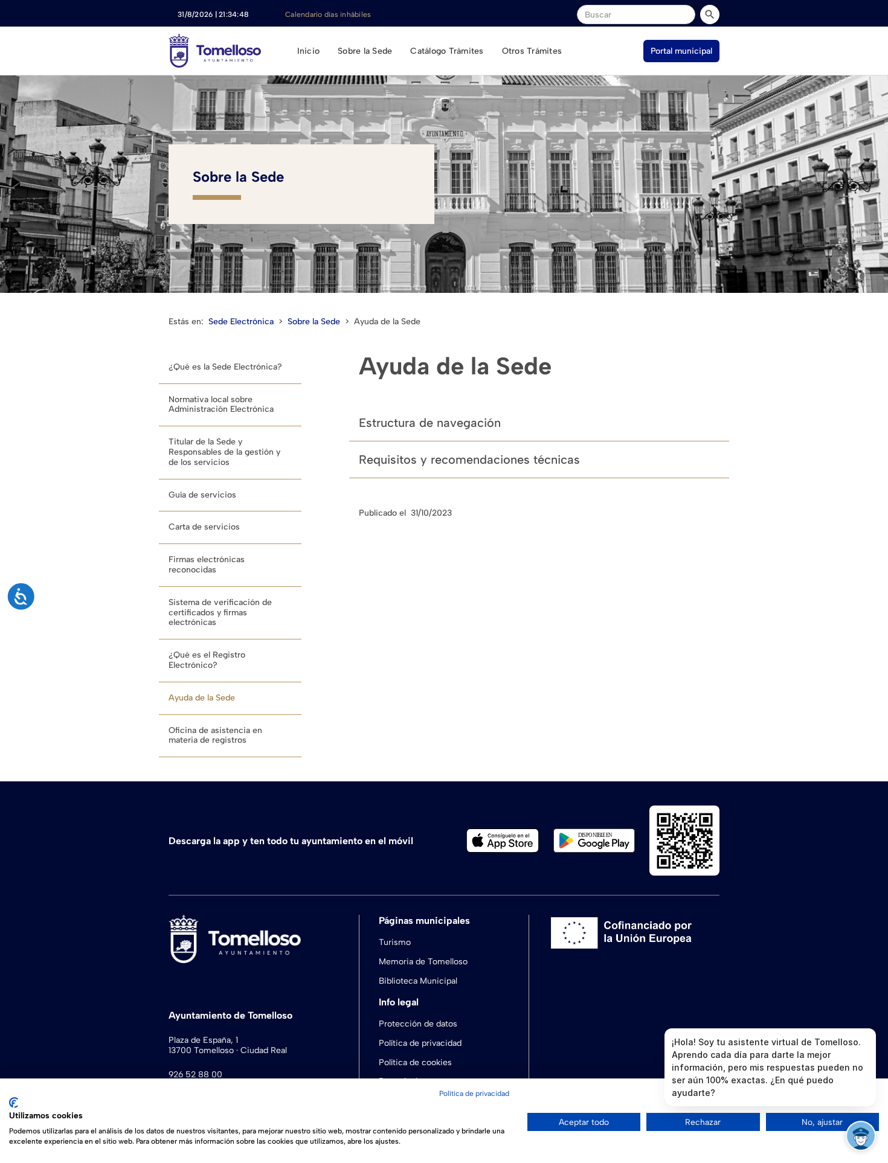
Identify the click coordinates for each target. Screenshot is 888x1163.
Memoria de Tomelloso (423, 961)
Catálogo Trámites (446, 51)
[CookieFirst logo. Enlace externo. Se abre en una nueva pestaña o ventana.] (13, 1102)
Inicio (308, 51)
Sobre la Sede (365, 51)
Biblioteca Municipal (418, 981)
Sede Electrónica (241, 321)
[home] (215, 51)
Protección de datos (418, 1024)
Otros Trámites (532, 51)
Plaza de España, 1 (203, 1040)
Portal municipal (681, 51)
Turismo (395, 942)
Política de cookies (415, 1062)
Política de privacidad (420, 1043)
